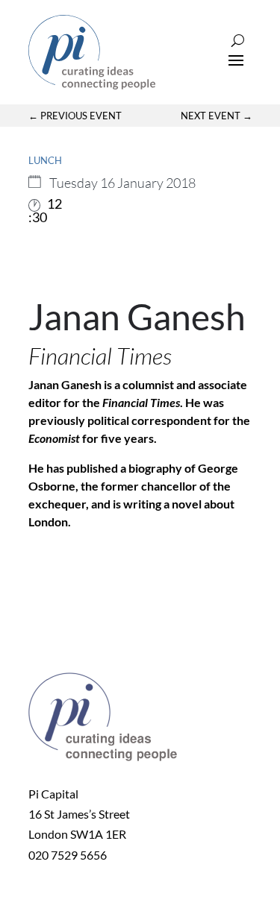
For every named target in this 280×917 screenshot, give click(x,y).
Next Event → (216, 116)
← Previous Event (75, 116)
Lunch (45, 160)
